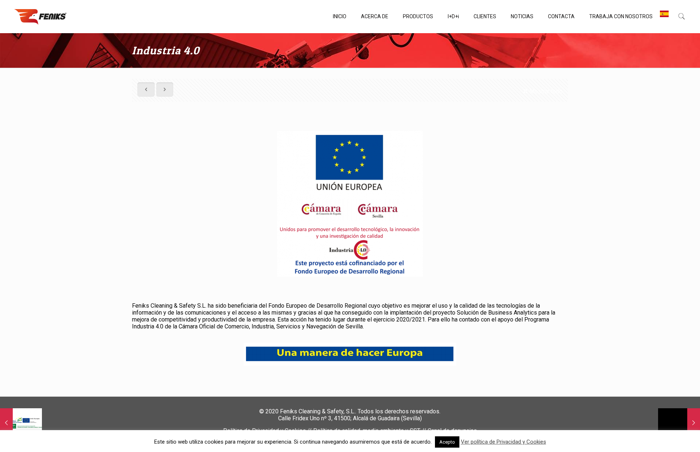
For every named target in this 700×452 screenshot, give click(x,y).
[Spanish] (664, 16)
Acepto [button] (447, 442)
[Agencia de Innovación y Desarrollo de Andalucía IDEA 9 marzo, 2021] (21, 422)
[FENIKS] (40, 16)
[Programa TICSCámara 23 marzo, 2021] (679, 422)
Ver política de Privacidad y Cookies (503, 442)
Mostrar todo (545, 91)
